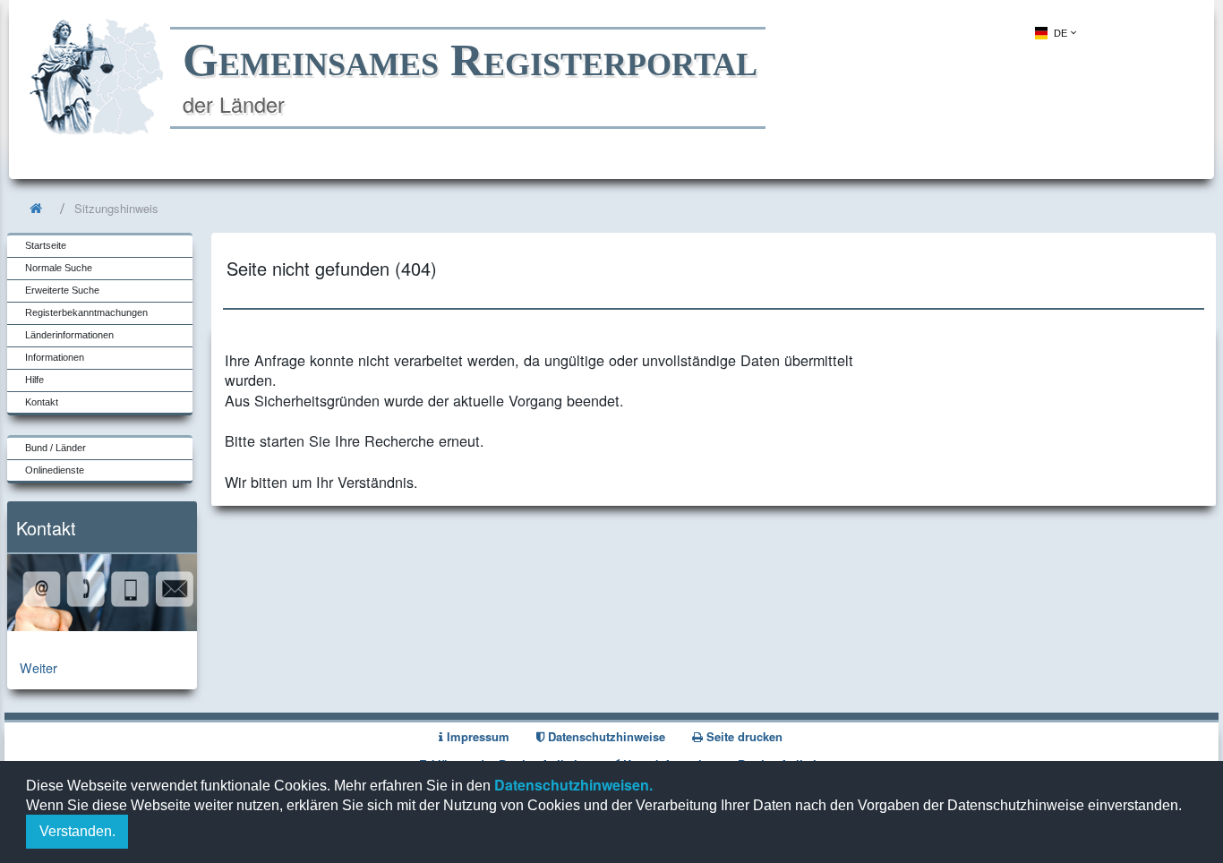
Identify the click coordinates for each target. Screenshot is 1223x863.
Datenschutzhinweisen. (572, 784)
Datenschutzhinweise (604, 736)
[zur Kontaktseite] (102, 625)
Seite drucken (743, 736)
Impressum (476, 736)
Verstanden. (77, 831)
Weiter (38, 667)
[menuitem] (1054, 33)
